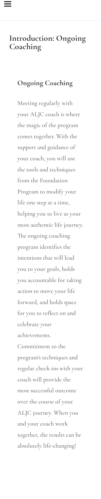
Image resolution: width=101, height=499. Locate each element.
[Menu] (7, 4)
